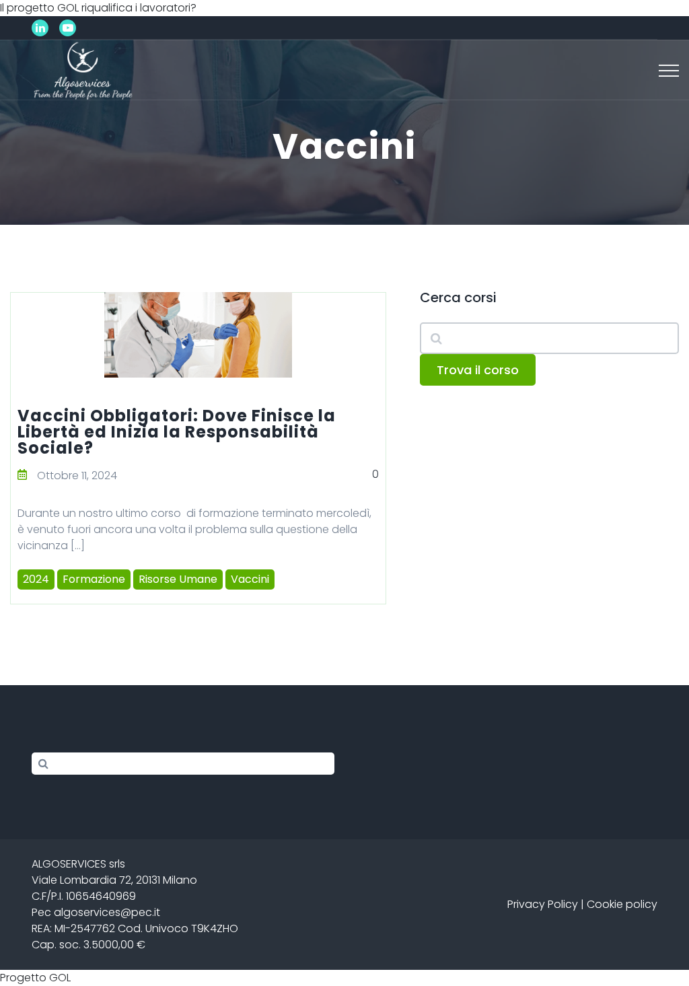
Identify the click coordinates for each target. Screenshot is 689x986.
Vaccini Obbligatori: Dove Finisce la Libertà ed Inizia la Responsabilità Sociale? (176, 431)
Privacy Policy (542, 904)
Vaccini (250, 579)
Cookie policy (622, 904)
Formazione (94, 579)
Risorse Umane (178, 579)
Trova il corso (478, 369)
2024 (36, 579)
